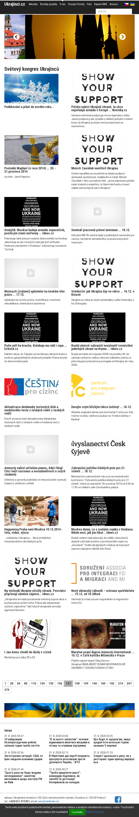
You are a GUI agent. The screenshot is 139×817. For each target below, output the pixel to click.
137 (68, 683)
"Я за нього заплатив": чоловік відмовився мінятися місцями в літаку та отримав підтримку (69, 742)
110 (33, 683)
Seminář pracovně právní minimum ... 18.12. (100, 230)
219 (120, 683)
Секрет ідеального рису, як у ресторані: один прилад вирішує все (114, 759)
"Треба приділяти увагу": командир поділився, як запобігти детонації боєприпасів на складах (65, 777)
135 (51, 683)
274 (6, 690)
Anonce (114, 4)
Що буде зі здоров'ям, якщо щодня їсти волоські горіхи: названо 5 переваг (112, 742)
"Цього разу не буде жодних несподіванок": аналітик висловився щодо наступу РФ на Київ (23, 777)
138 (77, 683)
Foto (89, 4)
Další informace (95, 812)
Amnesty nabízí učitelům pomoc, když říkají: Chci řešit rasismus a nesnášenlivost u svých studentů (34, 471)
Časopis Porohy (76, 4)
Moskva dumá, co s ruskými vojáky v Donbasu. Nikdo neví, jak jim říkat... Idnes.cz (102, 530)
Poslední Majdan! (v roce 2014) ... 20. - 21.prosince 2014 (30, 169)
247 (129, 683)
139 (85, 683)
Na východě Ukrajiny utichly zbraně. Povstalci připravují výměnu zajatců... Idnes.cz (35, 592)
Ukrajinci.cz (14, 4)
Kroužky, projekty (48, 4)
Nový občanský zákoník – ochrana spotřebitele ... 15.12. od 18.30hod (102, 592)
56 (18, 683)
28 (11, 683)
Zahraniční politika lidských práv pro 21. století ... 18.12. (98, 469)
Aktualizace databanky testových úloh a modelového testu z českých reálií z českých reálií (34, 410)
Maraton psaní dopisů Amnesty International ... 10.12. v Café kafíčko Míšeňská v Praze (102, 653)
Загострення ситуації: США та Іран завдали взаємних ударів (23, 757)
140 (94, 683)
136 (59, 683)
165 (103, 683)
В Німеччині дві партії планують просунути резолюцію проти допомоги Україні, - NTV (69, 759)
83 (25, 683)
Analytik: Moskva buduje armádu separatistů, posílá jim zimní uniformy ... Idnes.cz (34, 231)
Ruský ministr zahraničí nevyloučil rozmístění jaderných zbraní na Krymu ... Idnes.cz (102, 347)
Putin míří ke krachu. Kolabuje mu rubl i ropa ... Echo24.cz (35, 347)
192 (111, 683)
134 (42, 683)
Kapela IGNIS (100, 4)
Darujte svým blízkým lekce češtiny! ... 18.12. (101, 407)
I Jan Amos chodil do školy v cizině (27, 652)
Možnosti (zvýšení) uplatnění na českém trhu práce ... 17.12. (34, 292)
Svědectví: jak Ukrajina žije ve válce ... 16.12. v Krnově (102, 292)
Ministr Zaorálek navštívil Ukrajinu (94, 168)
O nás (63, 4)
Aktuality (33, 4)
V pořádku (77, 812)
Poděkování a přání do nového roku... (29, 107)
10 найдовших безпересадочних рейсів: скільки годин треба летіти (21, 742)
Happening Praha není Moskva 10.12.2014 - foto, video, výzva (33, 530)
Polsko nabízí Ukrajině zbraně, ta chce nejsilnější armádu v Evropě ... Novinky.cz (99, 108)
